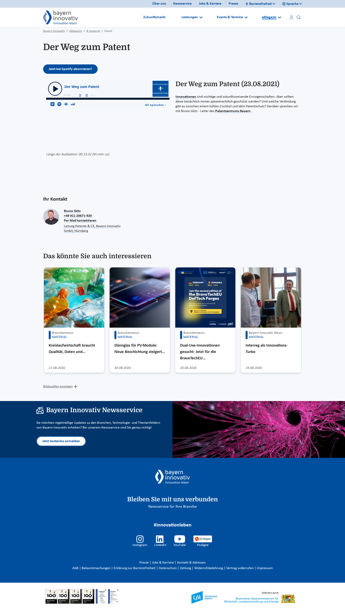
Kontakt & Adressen (191, 563)
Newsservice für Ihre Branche (172, 507)
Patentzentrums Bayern (233, 111)
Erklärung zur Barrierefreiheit (135, 568)
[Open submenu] (200, 17)
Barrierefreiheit (260, 4)
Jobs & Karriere (210, 4)
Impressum (265, 568)
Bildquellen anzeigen (58, 386)
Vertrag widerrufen (240, 568)
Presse (233, 4)
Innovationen (186, 97)
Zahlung (186, 568)
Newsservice (182, 4)
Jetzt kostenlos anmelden (61, 441)
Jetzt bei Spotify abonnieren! (70, 69)
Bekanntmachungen (96, 568)
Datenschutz (168, 568)
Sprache (292, 4)
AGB (75, 568)
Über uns (159, 4)
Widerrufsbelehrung (209, 568)
